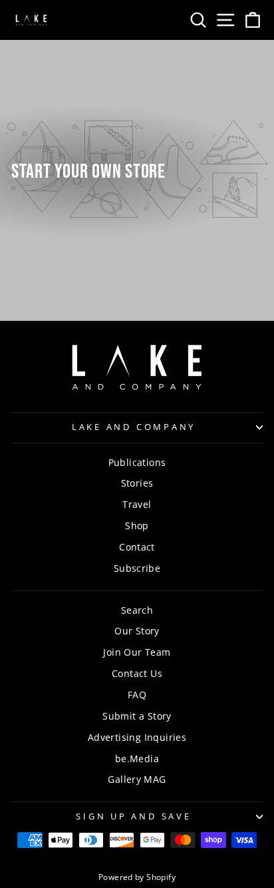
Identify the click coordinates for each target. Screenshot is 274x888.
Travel (136, 504)
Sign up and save (133, 816)
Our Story (137, 630)
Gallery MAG (137, 779)
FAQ (137, 694)
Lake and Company (134, 427)
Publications (137, 462)
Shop (137, 525)
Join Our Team (136, 652)
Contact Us (137, 673)
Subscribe (137, 568)
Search (137, 610)
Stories (137, 483)
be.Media (137, 758)
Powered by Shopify (137, 877)
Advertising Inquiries (137, 737)
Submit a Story (136, 716)
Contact (137, 547)
